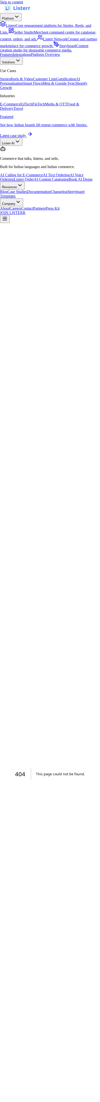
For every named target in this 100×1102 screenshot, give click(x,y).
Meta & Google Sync (58, 83)
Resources (9, 187)
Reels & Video (21, 79)
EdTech (26, 104)
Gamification (66, 79)
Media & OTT (56, 104)
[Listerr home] (17, 11)
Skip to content (11, 2)
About (5, 208)
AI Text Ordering (56, 175)
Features (6, 54)
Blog (4, 192)
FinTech (38, 104)
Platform (8, 18)
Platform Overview (45, 54)
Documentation (39, 192)
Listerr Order (24, 179)
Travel (18, 108)
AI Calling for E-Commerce (21, 175)
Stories (5, 79)
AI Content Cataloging (51, 179)
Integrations (22, 54)
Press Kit (52, 208)
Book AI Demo (80, 179)
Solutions (8, 62)
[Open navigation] (5, 219)
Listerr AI (8, 143)
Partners (39, 208)
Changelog (59, 192)
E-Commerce (10, 104)
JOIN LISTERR (12, 213)
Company (8, 204)
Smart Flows (32, 83)
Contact (27, 208)
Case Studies (17, 192)
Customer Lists (44, 79)
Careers (15, 208)
